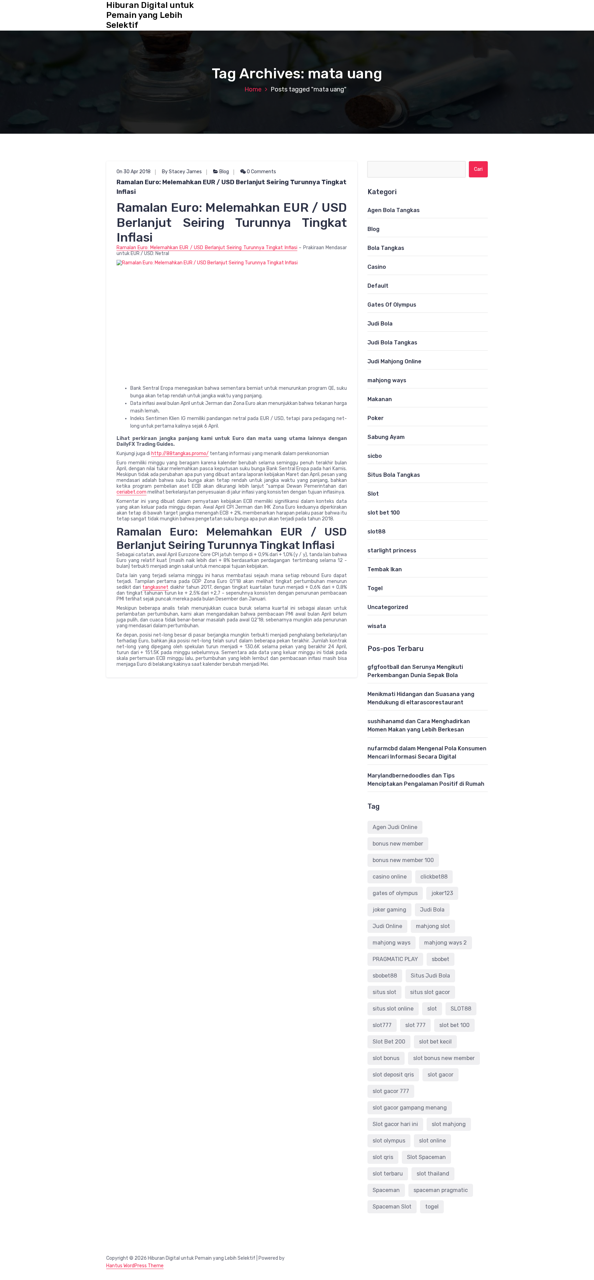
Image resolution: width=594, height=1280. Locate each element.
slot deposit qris (393, 1074)
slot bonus (386, 1058)
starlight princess (391, 550)
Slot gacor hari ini (395, 1124)
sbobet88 (385, 975)
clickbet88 (434, 876)
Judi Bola (380, 323)
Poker (375, 418)
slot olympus (389, 1140)
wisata (376, 626)
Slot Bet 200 (389, 1041)
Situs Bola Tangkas (393, 475)
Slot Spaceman (426, 1157)
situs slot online (393, 1008)
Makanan (379, 399)
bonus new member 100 (403, 860)
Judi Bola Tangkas (392, 342)
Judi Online (387, 926)
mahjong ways (386, 380)
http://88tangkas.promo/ (180, 453)
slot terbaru (388, 1173)
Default (377, 286)
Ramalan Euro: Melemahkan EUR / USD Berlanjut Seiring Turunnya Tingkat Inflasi (231, 187)
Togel (375, 588)
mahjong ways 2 (445, 942)
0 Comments (261, 172)
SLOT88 (461, 1008)
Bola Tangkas (385, 248)
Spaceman (386, 1190)
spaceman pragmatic (441, 1190)
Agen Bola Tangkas (393, 210)
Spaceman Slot (392, 1206)
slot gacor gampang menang (410, 1107)
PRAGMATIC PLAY (395, 959)
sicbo (374, 456)
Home (253, 89)
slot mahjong (449, 1124)
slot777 (382, 1025)
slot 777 (415, 1025)
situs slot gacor (430, 992)
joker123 (442, 893)
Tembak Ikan (384, 569)
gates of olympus (395, 893)
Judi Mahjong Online (394, 361)
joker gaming (389, 909)
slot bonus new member (444, 1058)
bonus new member (398, 843)
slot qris (383, 1157)
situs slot (384, 992)
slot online (432, 1140)
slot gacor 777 (391, 1091)
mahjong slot (433, 926)
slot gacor (440, 1074)
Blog (224, 172)
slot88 (376, 531)
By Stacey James (182, 172)
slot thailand (433, 1173)
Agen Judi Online (395, 827)
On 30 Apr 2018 (134, 172)
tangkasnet (155, 587)
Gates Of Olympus (391, 304)
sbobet (440, 959)
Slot (373, 493)
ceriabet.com (131, 492)
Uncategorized (387, 607)
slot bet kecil (435, 1041)
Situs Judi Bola (430, 975)
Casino (376, 267)
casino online (390, 876)
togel (432, 1206)
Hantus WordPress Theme (135, 1266)
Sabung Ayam (386, 437)
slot (432, 1008)
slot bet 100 (383, 512)
